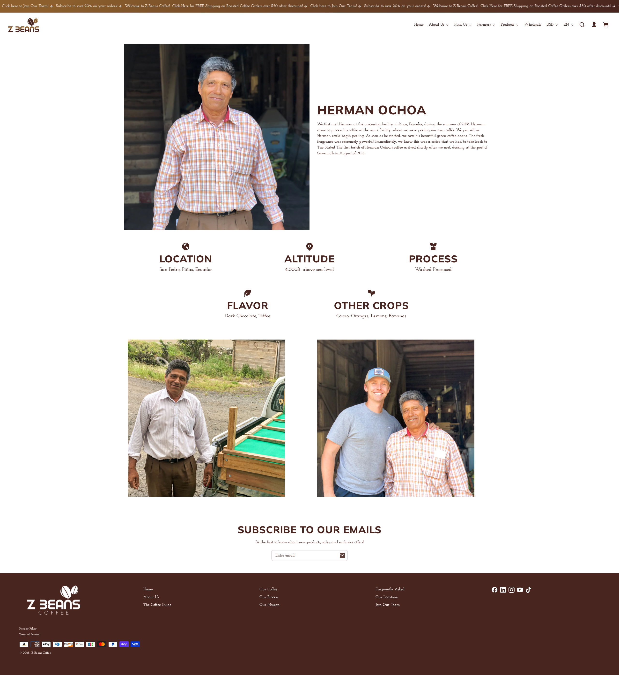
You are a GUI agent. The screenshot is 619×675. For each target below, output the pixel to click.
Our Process (268, 597)
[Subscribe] (342, 555)
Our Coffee (268, 589)
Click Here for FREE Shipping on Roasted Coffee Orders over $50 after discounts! (199, 6)
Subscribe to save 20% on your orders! (48, 6)
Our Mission (269, 605)
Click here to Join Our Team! (295, 6)
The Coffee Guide (157, 605)
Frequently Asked (390, 589)
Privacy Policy (28, 628)
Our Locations (387, 597)
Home (148, 589)
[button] (582, 24)
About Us (151, 597)
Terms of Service (29, 634)
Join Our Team (388, 605)
